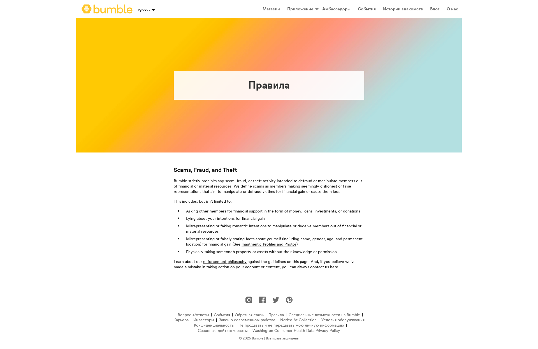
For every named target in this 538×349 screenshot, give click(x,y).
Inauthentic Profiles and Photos (269, 244)
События (222, 315)
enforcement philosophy (225, 261)
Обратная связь (249, 315)
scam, (230, 181)
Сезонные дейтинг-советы (223, 330)
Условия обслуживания (343, 320)
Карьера (181, 320)
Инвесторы (203, 320)
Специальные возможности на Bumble (324, 315)
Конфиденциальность (214, 325)
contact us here (324, 267)
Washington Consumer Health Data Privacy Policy (296, 330)
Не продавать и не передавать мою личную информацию (291, 325)
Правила (276, 315)
